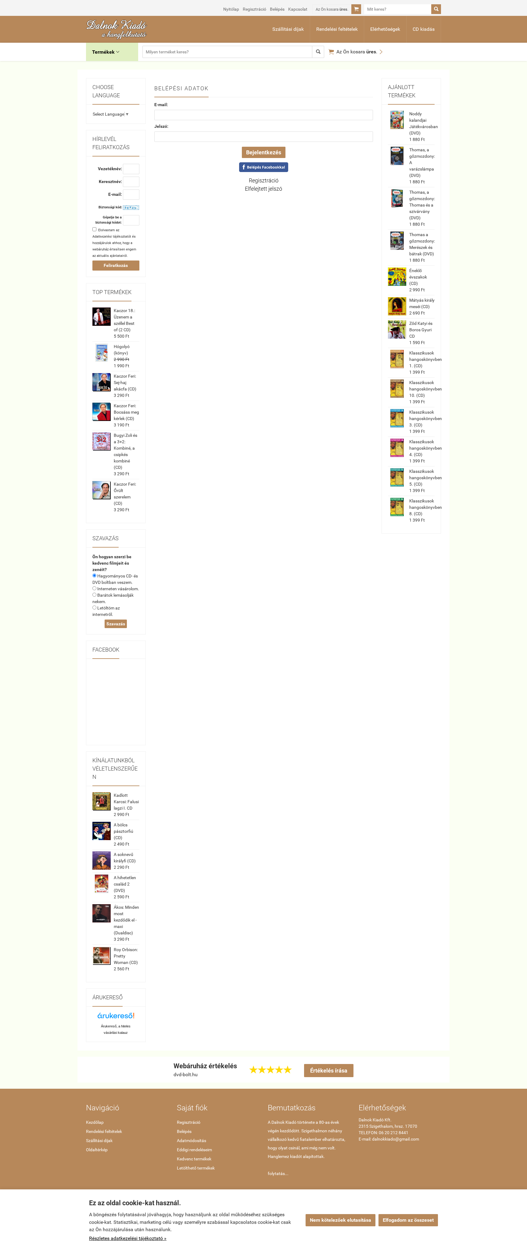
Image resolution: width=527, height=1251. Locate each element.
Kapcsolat (297, 9)
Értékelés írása (328, 1070)
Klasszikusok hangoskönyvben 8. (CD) (425, 507)
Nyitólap (231, 9)
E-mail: (161, 104)
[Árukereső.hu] (116, 1018)
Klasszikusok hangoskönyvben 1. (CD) (425, 359)
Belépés (277, 9)
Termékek (105, 52)
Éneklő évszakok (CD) (418, 277)
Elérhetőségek (385, 29)
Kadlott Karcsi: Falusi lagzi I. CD (126, 802)
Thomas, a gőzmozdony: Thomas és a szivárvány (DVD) (422, 205)
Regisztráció (254, 9)
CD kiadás (424, 29)
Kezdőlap (95, 1122)
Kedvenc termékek (194, 1158)
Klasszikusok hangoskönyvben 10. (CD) (425, 389)
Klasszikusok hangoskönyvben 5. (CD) (425, 478)
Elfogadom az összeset (408, 1220)
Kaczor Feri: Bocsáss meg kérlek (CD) (126, 412)
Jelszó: (161, 126)
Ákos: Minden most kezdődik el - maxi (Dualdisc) (126, 920)
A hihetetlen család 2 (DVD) (125, 884)
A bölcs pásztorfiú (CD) (123, 831)
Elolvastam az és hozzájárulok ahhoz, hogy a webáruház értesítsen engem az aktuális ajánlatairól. (114, 243)
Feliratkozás (116, 265)
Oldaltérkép (97, 1149)
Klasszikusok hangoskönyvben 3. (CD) (425, 418)
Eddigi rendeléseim (194, 1149)
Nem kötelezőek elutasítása (340, 1220)
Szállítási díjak (288, 29)
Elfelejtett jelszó (263, 188)
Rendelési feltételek (337, 29)
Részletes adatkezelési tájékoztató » (128, 1238)
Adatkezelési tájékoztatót (111, 237)
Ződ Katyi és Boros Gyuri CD (420, 330)
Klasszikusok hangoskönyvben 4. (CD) (425, 448)
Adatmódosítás (191, 1140)
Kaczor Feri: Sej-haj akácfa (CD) (125, 382)
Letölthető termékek (196, 1168)
